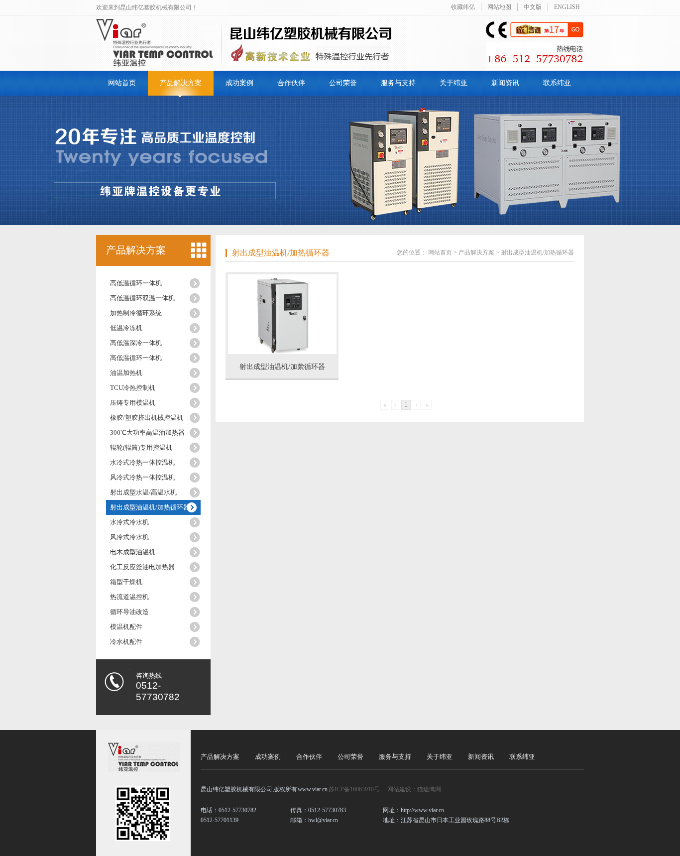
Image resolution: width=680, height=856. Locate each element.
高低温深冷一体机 (136, 343)
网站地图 (499, 6)
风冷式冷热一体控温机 (142, 477)
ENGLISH (567, 6)
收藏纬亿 (463, 6)
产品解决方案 (181, 83)
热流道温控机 (129, 597)
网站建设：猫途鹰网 (414, 789)
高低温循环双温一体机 (142, 298)
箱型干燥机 (126, 582)
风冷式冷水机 (129, 537)
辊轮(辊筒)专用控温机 (141, 447)
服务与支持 (398, 83)
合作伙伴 (291, 83)
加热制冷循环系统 (136, 313)
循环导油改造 (129, 611)
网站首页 (122, 83)
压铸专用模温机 (132, 402)
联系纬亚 (557, 83)
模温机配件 (126, 626)
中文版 (533, 6)
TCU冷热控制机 (132, 387)
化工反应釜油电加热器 (142, 567)
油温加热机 (126, 372)
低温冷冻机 (126, 328)
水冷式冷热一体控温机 (142, 462)
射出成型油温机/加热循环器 (150, 507)
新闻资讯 (505, 83)
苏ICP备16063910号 (354, 789)
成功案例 (239, 83)
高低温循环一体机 (136, 283)
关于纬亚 (453, 83)
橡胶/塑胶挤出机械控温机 (146, 417)
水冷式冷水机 (129, 522)
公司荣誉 (343, 83)
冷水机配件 (126, 641)
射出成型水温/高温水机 (143, 492)
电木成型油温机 (132, 552)
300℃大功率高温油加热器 (147, 432)
